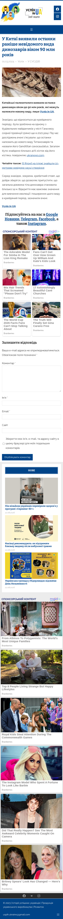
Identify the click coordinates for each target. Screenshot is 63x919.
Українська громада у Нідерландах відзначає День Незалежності (31, 582)
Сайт (5, 425)
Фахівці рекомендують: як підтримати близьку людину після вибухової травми (28, 545)
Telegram (29, 219)
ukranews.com (35, 155)
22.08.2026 (10, 512)
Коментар (8, 363)
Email (6, 411)
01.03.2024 (8, 61)
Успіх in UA (47, 111)
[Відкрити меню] (31, 29)
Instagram (37, 223)
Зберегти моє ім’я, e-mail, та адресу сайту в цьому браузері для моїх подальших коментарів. (32, 443)
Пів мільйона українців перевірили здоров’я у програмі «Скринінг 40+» (31, 507)
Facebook (47, 219)
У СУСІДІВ (34, 61)
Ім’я (5, 397)
